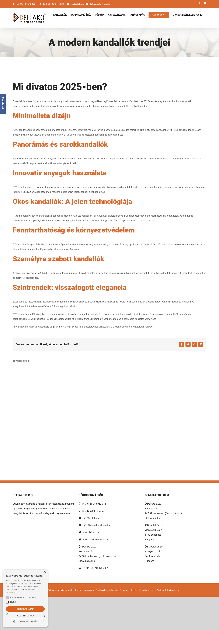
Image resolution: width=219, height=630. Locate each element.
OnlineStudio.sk (171, 590)
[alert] (25, 598)
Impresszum (88, 590)
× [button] (45, 572)
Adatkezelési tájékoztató (107, 590)
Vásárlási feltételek (147, 590)
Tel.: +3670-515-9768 (92, 511)
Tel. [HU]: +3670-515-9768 (53, 4)
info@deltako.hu (77, 4)
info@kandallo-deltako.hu (99, 4)
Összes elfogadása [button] (25, 609)
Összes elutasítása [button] (25, 616)
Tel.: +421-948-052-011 (93, 503)
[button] (25, 621)
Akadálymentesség (128, 590)
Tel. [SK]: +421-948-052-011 (27, 4)
